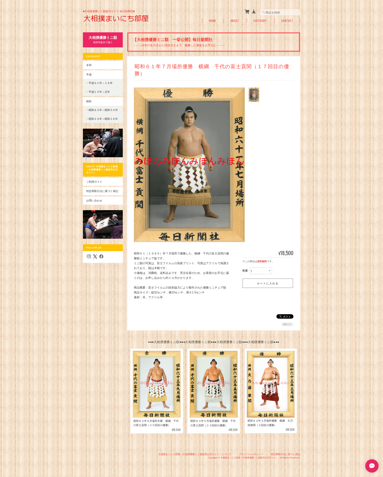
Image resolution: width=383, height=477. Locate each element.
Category (260, 21)
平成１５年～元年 (99, 91)
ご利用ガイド (94, 181)
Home (212, 21)
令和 (89, 65)
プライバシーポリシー (251, 454)
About (235, 21)
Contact (287, 21)
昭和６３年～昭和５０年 (103, 110)
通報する (287, 324)
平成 (89, 74)
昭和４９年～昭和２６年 (103, 118)
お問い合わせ (94, 200)
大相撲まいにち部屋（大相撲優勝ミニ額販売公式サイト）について (194, 454)
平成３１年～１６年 (101, 82)
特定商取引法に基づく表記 (102, 191)
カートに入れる (268, 283)
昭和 (89, 101)
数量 (245, 270)
